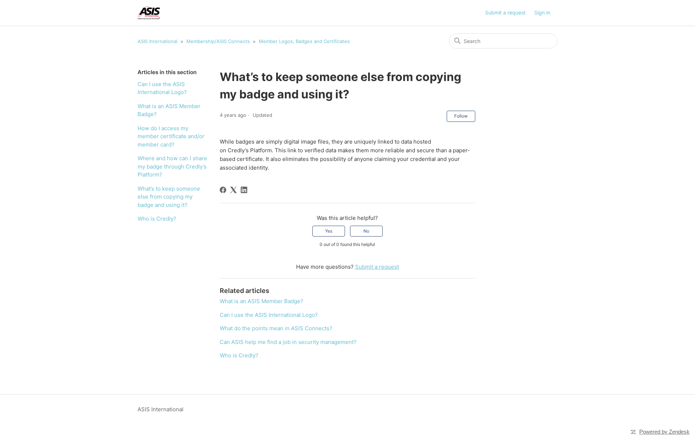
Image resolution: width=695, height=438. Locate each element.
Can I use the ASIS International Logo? (162, 88)
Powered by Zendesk (664, 432)
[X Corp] (233, 190)
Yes (328, 231)
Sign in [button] (542, 12)
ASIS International (157, 41)
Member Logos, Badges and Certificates (304, 41)
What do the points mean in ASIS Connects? (276, 328)
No (366, 231)
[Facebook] (223, 190)
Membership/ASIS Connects (218, 41)
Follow (461, 116)
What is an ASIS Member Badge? (169, 110)
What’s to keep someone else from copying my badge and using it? (169, 196)
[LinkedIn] (244, 190)
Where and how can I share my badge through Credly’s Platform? (172, 166)
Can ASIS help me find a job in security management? (288, 342)
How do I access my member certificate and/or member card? (171, 136)
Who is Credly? (157, 218)
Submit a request (505, 12)
